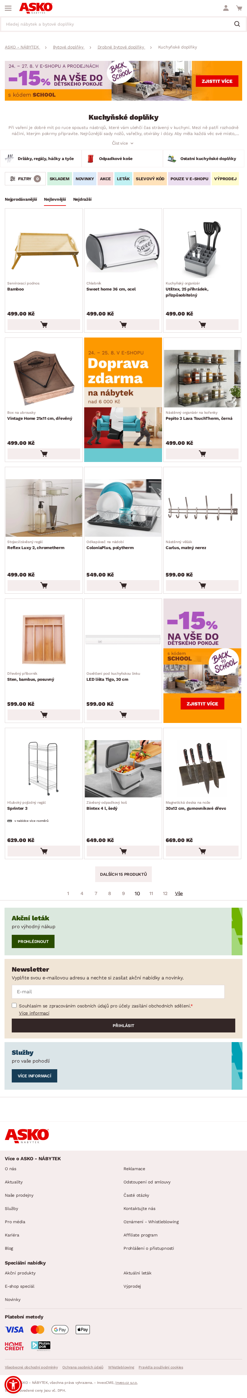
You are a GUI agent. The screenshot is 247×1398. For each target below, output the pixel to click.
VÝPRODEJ (225, 178)
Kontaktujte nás (139, 1208)
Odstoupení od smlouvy (147, 1182)
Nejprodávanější (21, 199)
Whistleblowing (121, 1367)
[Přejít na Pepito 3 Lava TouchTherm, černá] (202, 378)
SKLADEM (60, 178)
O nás (10, 1168)
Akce (105, 178)
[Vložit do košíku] (44, 324)
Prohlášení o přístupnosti (149, 1248)
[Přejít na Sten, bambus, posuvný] (44, 639)
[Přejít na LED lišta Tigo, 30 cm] (123, 639)
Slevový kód (150, 178)
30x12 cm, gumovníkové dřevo (196, 805)
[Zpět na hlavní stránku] (35, 8)
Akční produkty (20, 1273)
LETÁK (123, 178)
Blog (9, 1248)
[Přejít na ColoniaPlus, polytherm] (123, 508)
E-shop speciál (19, 1286)
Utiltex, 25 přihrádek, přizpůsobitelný (187, 289)
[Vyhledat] (239, 24)
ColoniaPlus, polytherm (110, 545)
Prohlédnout (33, 941)
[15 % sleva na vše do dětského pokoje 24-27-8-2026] (123, 99)
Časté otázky (136, 1195)
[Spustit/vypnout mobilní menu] (8, 8)
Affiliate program (141, 1235)
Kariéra (12, 1235)
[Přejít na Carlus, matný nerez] (202, 508)
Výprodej (132, 1286)
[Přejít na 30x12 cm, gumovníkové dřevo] (202, 769)
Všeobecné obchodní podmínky (31, 1367)
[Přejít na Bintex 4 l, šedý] (123, 769)
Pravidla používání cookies (161, 1367)
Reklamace (134, 1168)
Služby (11, 1208)
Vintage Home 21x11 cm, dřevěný (39, 415)
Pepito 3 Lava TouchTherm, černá (199, 415)
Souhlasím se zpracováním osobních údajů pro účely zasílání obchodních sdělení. (104, 1006)
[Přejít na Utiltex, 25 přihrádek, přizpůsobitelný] (202, 249)
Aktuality (14, 1182)
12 (165, 893)
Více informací (34, 1013)
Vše (179, 893)
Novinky (85, 178)
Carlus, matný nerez (186, 545)
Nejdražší (82, 199)
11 (151, 893)
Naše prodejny (19, 1195)
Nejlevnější (55, 199)
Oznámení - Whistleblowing (151, 1221)
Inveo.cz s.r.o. (126, 1383)
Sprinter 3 (26, 805)
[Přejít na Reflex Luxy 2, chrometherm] (44, 508)
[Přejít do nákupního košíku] (239, 8)
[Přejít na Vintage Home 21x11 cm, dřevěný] (44, 378)
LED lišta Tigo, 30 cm (113, 676)
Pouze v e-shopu (189, 178)
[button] (13, 1385)
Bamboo (23, 286)
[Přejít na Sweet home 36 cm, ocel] (123, 249)
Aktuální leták (138, 1273)
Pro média (15, 1221)
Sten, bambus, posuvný (30, 676)
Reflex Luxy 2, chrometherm (35, 545)
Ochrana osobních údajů (82, 1367)
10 (137, 893)
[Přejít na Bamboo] (44, 249)
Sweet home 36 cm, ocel (111, 286)
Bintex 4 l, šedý (106, 805)
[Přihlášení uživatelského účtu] (226, 8)
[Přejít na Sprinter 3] (44, 769)
